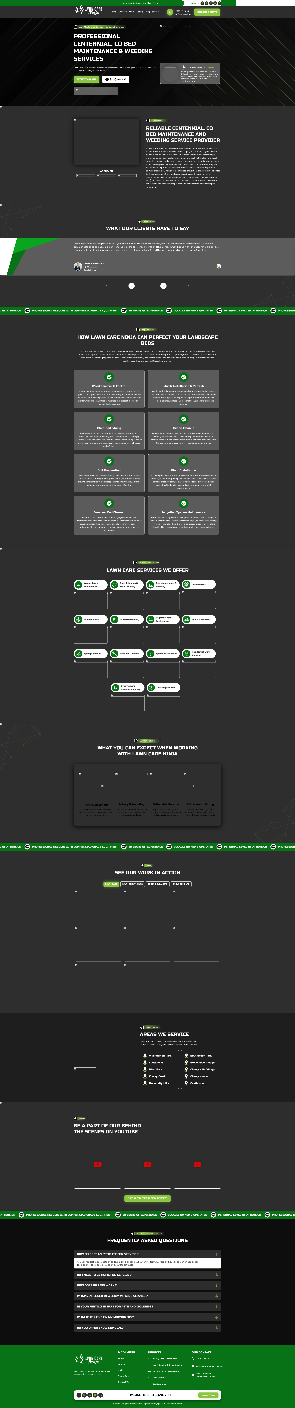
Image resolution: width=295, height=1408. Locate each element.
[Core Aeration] (186, 584)
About (131, 12)
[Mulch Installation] (186, 619)
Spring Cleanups (92, 653)
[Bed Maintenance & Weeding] (150, 585)
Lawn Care (111, 884)
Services (123, 12)
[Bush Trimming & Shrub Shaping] (114, 585)
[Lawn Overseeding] (114, 619)
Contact (155, 12)
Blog (148, 12)
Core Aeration (199, 584)
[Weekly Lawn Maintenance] (78, 585)
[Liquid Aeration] (78, 619)
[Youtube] (215, 3)
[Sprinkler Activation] (150, 653)
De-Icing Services (166, 687)
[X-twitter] (211, 3)
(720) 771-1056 (182, 11)
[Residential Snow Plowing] (186, 653)
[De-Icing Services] (151, 687)
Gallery (140, 12)
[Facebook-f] (202, 3)
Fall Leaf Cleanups (129, 653)
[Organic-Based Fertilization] (150, 619)
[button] (120, 285)
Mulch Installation (201, 619)
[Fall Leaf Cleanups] (114, 653)
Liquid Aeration (92, 619)
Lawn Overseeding (129, 619)
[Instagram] (206, 3)
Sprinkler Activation (166, 653)
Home (113, 12)
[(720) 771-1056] (170, 12)
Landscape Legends (141, 1403)
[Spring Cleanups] (78, 653)
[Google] (219, 3)
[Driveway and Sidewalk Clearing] (115, 687)
